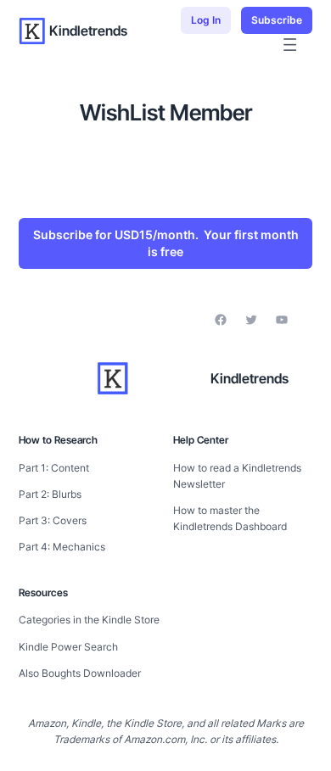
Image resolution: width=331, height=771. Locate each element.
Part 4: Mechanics (62, 546)
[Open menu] (289, 44)
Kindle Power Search (68, 646)
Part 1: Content (54, 467)
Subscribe (276, 20)
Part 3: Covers (53, 520)
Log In (206, 20)
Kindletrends (88, 30)
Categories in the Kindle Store (89, 619)
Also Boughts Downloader (80, 673)
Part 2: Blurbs (50, 494)
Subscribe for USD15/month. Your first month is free (166, 243)
